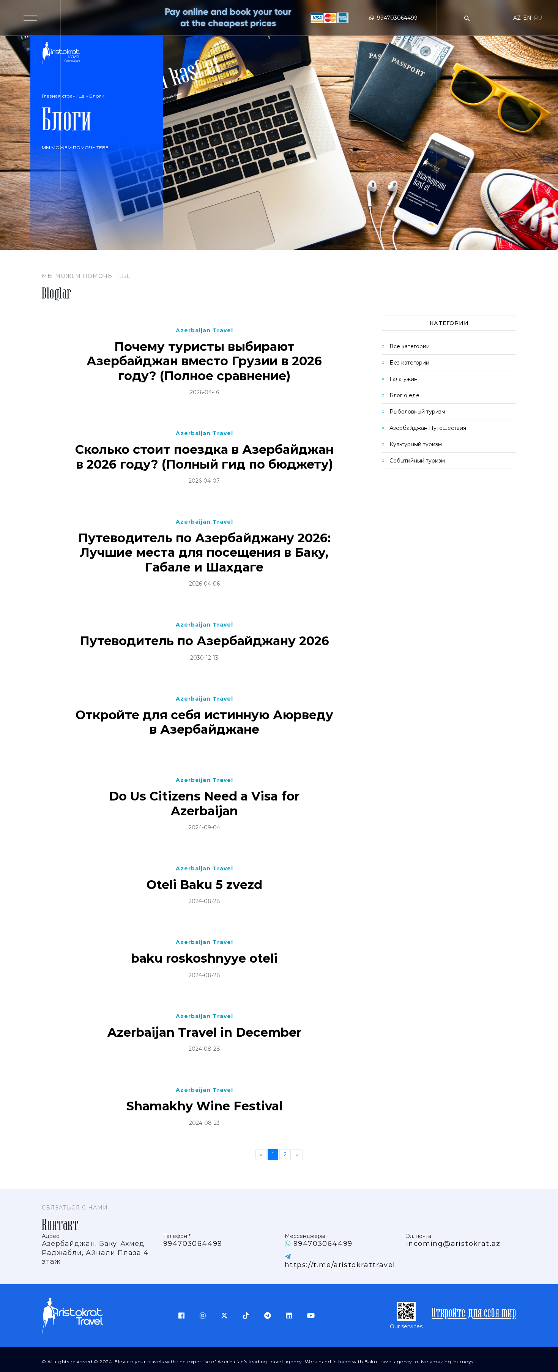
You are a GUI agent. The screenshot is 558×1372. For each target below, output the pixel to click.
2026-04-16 (204, 392)
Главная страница (63, 96)
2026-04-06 (204, 583)
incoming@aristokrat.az (453, 1243)
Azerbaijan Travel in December (204, 1032)
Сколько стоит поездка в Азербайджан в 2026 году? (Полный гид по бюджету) (204, 456)
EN (527, 17)
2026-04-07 (204, 480)
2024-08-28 (204, 901)
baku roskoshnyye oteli (204, 958)
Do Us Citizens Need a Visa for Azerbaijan (204, 803)
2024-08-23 (204, 1122)
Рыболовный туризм (417, 411)
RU (538, 17)
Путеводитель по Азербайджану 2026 (204, 641)
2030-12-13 (204, 657)
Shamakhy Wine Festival (204, 1106)
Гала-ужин (403, 379)
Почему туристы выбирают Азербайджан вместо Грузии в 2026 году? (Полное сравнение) (204, 361)
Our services (406, 1326)
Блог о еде (404, 395)
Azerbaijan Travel (204, 330)
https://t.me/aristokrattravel (340, 1265)
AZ (517, 17)
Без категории (409, 362)
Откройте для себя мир (474, 1313)
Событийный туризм (417, 460)
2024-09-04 (204, 827)
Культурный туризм (415, 444)
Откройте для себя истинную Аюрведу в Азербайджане (204, 722)
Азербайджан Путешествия (427, 428)
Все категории (409, 346)
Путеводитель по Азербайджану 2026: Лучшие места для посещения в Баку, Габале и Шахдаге (204, 553)
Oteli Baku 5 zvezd (204, 885)
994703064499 (397, 17)
